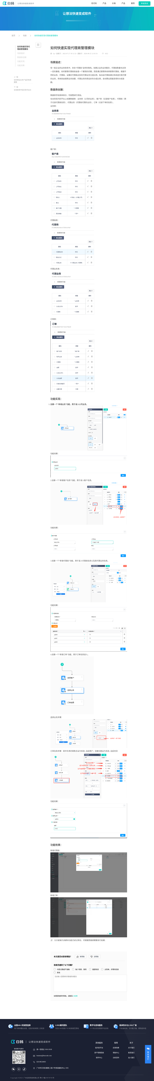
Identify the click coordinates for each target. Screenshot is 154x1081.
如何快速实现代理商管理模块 (46, 36)
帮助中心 (116, 1053)
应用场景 (116, 1048)
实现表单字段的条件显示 (22, 90)
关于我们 (131, 1048)
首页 (13, 36)
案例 (133, 3)
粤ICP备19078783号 (47, 1078)
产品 (104, 3)
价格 (114, 3)
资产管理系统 (99, 1053)
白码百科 (116, 1057)
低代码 (94, 3)
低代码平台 (99, 1048)
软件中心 (99, 1057)
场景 (25, 36)
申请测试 (144, 3)
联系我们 (131, 1053)
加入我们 (131, 1057)
